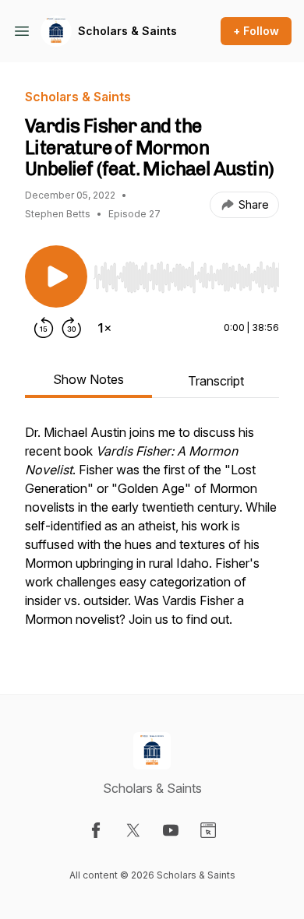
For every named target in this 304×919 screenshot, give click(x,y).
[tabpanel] (152, 533)
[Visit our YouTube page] (171, 830)
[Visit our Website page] (208, 830)
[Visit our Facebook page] (96, 830)
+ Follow (256, 30)
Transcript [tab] (216, 381)
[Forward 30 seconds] (72, 328)
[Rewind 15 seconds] (44, 328)
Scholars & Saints (127, 30)
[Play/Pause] (56, 276)
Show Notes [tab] (88, 379)
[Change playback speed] (104, 328)
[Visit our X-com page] (133, 830)
